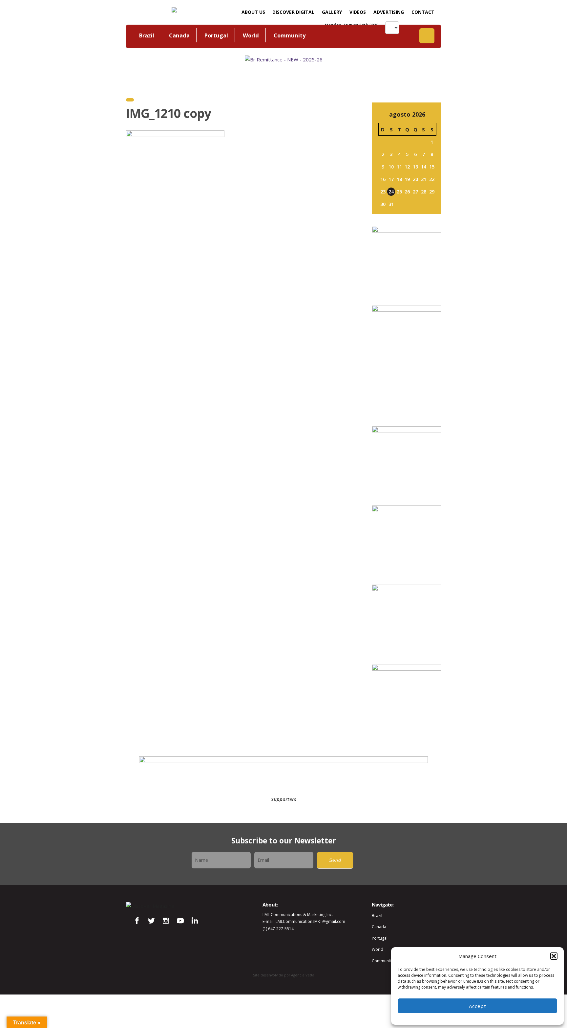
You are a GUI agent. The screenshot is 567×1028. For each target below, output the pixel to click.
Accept (477, 1006)
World (251, 35)
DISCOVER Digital (293, 12)
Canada (179, 35)
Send (335, 860)
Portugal (216, 35)
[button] (554, 956)
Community (289, 35)
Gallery (332, 12)
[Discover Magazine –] (174, 9)
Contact (422, 12)
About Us (253, 12)
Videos (357, 12)
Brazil (146, 35)
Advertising (388, 12)
